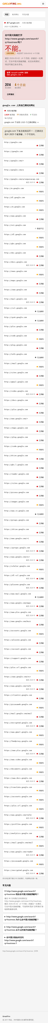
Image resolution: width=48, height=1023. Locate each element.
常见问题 (25, 14)
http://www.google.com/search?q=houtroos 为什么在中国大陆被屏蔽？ (21, 918)
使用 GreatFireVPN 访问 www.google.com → (17, 73)
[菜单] (43, 4)
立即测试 (10, 94)
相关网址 (15, 14)
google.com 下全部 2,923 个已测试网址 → (21, 122)
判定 (6, 14)
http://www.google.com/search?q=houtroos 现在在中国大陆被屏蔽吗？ (21, 892)
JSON (36, 951)
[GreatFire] (12, 4)
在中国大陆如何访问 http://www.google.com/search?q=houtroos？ (19, 940)
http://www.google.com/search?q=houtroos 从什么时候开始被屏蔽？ (20, 928)
